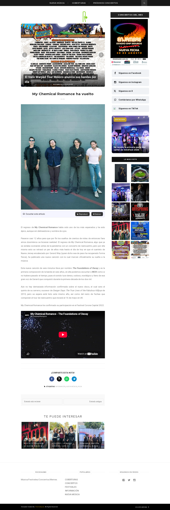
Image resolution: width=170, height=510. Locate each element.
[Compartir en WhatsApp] (66, 378)
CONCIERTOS (71, 483)
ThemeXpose (39, 507)
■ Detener (97, 214)
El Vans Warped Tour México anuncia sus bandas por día (139, 253)
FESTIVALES (70, 487)
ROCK (80, 386)
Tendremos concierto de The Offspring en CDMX (139, 215)
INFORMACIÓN (60, 386)
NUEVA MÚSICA (57, 3)
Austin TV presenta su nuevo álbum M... (34, 445)
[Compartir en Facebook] (51, 378)
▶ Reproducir (82, 214)
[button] (54, 84)
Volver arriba (141, 507)
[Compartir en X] (59, 378)
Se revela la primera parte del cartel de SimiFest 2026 (120, 196)
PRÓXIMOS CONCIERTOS (105, 3)
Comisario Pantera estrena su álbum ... (90, 445)
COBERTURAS (79, 3)
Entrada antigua (95, 401)
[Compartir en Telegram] (74, 378)
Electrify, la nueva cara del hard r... (62, 445)
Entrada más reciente (32, 401)
